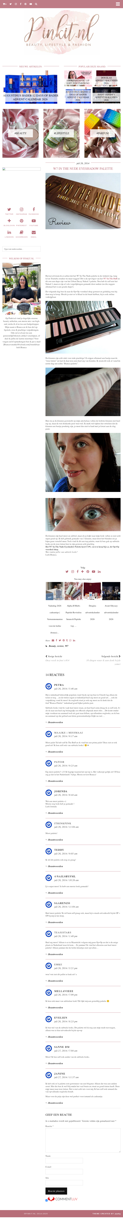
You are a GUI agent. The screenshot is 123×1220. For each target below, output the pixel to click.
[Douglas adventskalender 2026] (92, 591)
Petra (59, 685)
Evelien (60, 1017)
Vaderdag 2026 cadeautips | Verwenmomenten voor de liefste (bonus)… (55, 619)
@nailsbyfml (65, 876)
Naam (47, 1156)
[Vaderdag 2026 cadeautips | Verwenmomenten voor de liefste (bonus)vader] (55, 591)
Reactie (49, 1126)
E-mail (48, 1166)
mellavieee (64, 991)
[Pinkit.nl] (61, 29)
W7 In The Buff (110, 278)
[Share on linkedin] (74, 640)
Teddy (59, 850)
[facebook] (20, 4)
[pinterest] (25, 4)
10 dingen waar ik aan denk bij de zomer (103, 660)
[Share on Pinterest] (64, 640)
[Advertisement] (83, 252)
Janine (59, 1073)
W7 (66, 646)
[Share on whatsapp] (70, 640)
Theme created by (107, 1214)
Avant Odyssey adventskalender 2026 (111, 612)
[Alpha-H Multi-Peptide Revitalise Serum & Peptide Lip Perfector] (74, 591)
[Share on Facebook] (56, 640)
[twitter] (11, 4)
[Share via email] (53, 640)
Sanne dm (62, 1047)
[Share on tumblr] (67, 640)
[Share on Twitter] (60, 640)
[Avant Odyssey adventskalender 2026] (111, 591)
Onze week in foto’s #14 (57, 658)
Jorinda (61, 791)
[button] (119, 4)
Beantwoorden (55, 722)
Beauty (52, 646)
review (60, 646)
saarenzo (62, 903)
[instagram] (16, 4)
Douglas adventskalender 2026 (92, 612)
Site (47, 1177)
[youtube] (31, 4)
